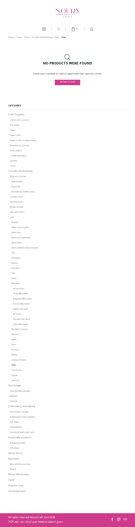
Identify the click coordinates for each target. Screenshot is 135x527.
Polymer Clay (15, 486)
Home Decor (15, 453)
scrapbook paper (18, 156)
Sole (14, 365)
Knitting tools (16, 202)
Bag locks (16, 187)
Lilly (13, 273)
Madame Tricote (20, 330)
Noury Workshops (18, 475)
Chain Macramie (20, 294)
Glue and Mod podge (20, 391)
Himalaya (16, 258)
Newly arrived (16, 207)
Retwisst (17, 314)
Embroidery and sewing (21, 406)
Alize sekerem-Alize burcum (25, 248)
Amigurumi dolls (17, 443)
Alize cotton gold (20, 228)
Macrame (13, 459)
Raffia (14, 355)
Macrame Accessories (20, 464)
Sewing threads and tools (22, 432)
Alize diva (16, 233)
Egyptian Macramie (22, 299)
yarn (57, 38)
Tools (12, 166)
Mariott (15, 335)
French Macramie (21, 304)
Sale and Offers (17, 212)
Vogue (15, 375)
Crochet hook (16, 197)
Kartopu (15, 268)
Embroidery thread (19, 412)
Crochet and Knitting (42, 38)
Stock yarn (17, 370)
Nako (14, 340)
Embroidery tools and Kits (22, 417)
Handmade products (20, 438)
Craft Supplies (16, 115)
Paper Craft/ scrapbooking (23, 141)
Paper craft (15, 136)
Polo (14, 345)
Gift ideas (14, 448)
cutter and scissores (20, 120)
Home (11, 38)
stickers (13, 161)
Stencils (13, 401)
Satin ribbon (16, 151)
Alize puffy (17, 243)
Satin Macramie (20, 324)
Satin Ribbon (16, 427)
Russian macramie (21, 319)
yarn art (15, 381)
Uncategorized (16, 491)
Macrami (16, 284)
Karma (15, 263)
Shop (19, 38)
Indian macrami (20, 309)
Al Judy (15, 222)
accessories (19, 289)
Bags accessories (18, 177)
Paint (11, 480)
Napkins (13, 396)
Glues (12, 130)
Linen (14, 279)
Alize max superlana (21, 238)
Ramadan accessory (19, 146)
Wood (13, 469)
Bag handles (17, 182)
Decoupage (14, 386)
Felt (13, 253)
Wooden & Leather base (23, 192)
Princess (15, 350)
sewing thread (18, 360)
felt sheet (14, 125)
